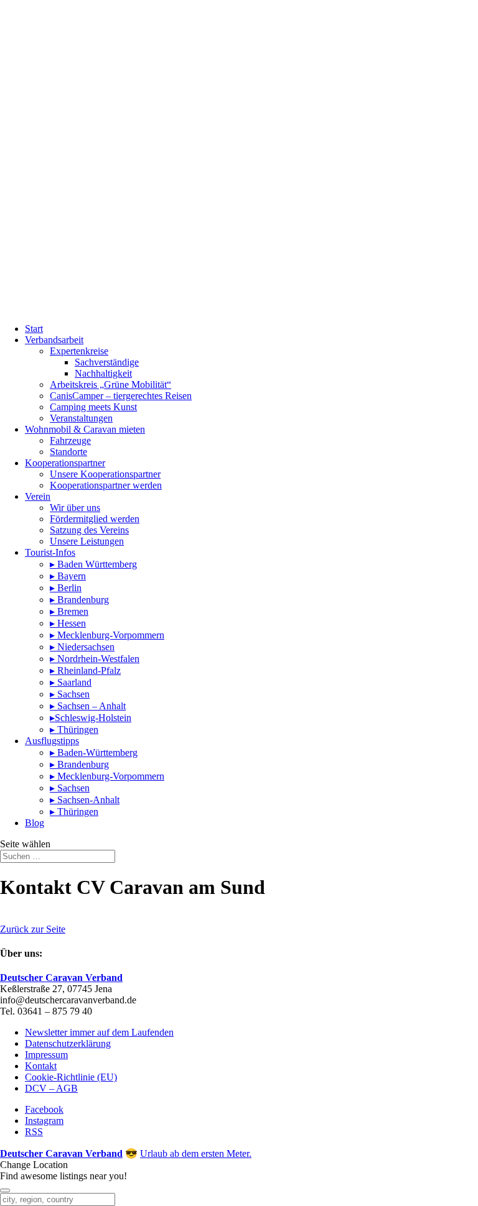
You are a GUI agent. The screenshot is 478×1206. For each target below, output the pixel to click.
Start (34, 328)
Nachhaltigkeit (103, 373)
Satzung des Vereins (89, 530)
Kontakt (41, 1066)
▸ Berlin (66, 587)
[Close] (5, 1190)
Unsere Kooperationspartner (105, 474)
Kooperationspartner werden (106, 485)
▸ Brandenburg (79, 599)
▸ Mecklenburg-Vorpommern (107, 635)
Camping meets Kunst (93, 407)
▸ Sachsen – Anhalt (88, 706)
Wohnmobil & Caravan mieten (85, 429)
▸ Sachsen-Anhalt (85, 799)
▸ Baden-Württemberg (94, 752)
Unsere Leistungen (87, 541)
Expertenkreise (79, 351)
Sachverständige (107, 362)
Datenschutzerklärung (68, 1043)
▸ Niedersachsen (82, 647)
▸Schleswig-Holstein (90, 717)
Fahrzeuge (70, 440)
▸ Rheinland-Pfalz (85, 670)
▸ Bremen (69, 611)
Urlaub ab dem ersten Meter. (195, 1153)
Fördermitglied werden (94, 518)
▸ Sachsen (70, 694)
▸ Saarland (70, 682)
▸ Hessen (68, 623)
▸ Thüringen (74, 729)
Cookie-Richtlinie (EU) (71, 1077)
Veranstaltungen (81, 418)
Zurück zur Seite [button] (32, 929)
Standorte (68, 451)
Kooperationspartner (65, 463)
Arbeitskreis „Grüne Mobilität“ (110, 384)
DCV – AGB (51, 1088)
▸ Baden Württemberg (93, 564)
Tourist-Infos (50, 552)
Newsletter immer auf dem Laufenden (99, 1032)
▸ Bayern (68, 576)
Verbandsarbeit (54, 339)
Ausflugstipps (52, 740)
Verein (37, 496)
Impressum (46, 1054)
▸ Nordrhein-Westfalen (94, 658)
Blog (34, 822)
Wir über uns (75, 507)
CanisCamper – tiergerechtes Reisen (121, 395)
